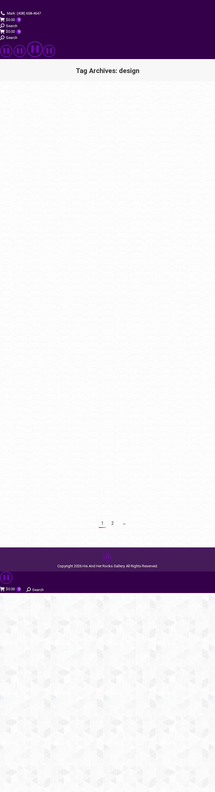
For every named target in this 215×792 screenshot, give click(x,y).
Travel (122, 192)
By (49, 189)
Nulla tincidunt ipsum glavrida (51, 447)
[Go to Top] (206, 783)
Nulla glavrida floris (142, 245)
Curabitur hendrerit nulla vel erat (158, 307)
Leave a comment (63, 194)
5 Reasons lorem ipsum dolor (50, 179)
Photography (127, 254)
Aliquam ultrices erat (144, 182)
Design (18, 189)
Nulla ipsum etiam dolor (147, 113)
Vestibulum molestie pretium (50, 306)
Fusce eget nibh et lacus (148, 448)
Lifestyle (19, 316)
